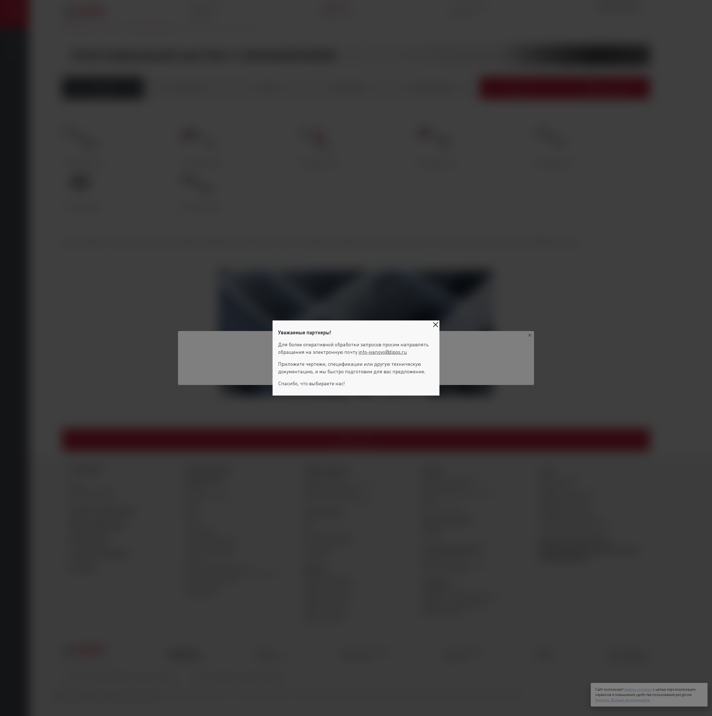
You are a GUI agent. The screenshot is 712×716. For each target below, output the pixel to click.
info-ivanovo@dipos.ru (383, 352)
